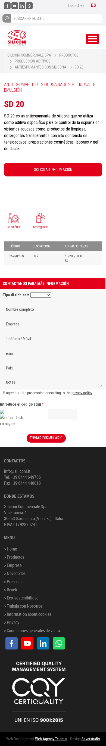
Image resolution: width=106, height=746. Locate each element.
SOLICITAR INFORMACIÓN (53, 169)
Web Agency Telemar (51, 739)
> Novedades (15, 573)
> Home (10, 549)
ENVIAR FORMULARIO (46, 438)
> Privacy (11, 622)
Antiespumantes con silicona (40, 67)
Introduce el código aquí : (22, 404)
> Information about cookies (27, 614)
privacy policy (81, 393)
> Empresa (12, 565)
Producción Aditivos (33, 61)
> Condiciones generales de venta (32, 630)
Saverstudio (91, 739)
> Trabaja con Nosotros (23, 606)
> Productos (14, 557)
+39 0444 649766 (26, 477)
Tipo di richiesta (16, 295)
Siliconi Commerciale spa (29, 55)
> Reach (10, 590)
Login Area (76, 6)
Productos (69, 55)
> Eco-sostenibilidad (21, 598)
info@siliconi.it (17, 471)
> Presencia (13, 582)
